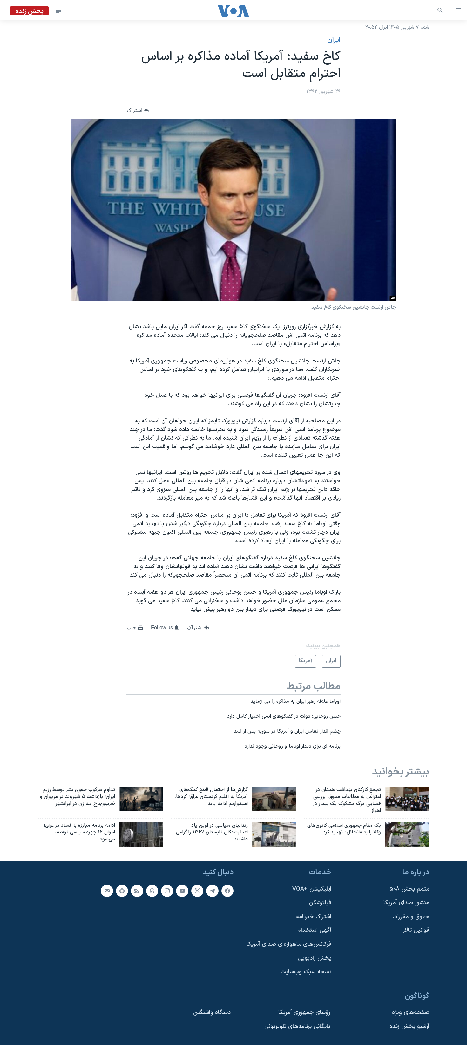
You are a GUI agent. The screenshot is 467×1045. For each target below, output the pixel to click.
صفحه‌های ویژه (410, 1013)
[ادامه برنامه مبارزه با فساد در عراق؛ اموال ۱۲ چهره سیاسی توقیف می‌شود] (141, 834)
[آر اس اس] (137, 891)
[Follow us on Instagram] (167, 891)
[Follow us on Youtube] (182, 891)
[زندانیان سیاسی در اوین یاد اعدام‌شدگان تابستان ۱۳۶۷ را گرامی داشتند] (274, 834)
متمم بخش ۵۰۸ (409, 889)
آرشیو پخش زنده (409, 1026)
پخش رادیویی (314, 958)
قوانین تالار (416, 930)
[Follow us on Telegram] (212, 891)
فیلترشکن (320, 902)
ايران (334, 40)
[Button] (138, 110)
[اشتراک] (107, 891)
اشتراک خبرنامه (313, 916)
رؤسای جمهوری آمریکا (304, 1013)
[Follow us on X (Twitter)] (197, 891)
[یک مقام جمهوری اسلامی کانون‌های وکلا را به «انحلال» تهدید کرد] (407, 834)
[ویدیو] (58, 11)
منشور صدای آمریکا (406, 902)
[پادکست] (122, 891)
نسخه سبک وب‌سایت (305, 972)
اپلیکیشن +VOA (311, 889)
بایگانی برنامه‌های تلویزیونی (297, 1026)
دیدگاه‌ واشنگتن (212, 1013)
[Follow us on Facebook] (227, 891)
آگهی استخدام (314, 930)
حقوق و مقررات (410, 916)
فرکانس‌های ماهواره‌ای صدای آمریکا (289, 944)
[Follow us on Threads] (152, 891)
